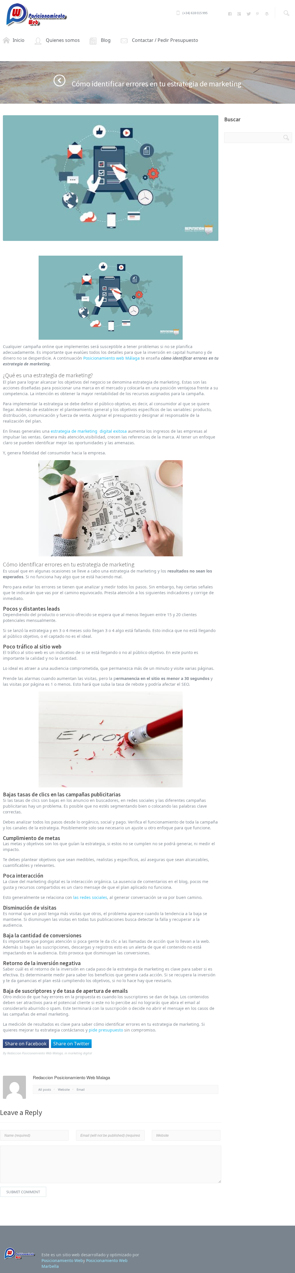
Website (64, 1089)
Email (81, 1089)
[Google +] (239, 14)
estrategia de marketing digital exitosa (89, 431)
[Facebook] (230, 14)
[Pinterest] (257, 14)
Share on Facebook (26, 1043)
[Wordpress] (266, 14)
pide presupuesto (106, 1030)
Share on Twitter (71, 1043)
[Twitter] (248, 14)
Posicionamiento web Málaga (111, 358)
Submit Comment (23, 1191)
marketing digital (80, 1053)
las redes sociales (90, 897)
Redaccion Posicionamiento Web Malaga (35, 1053)
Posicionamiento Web (62, 1260)
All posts (44, 1089)
